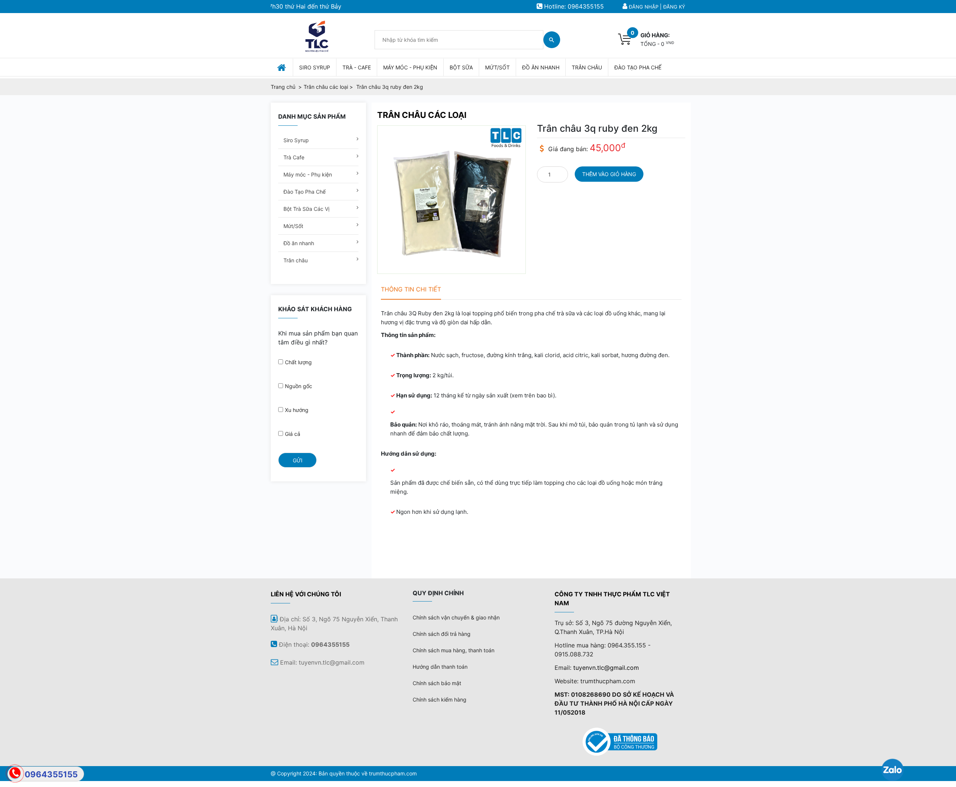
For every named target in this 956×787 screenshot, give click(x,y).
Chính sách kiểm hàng (439, 699)
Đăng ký (674, 7)
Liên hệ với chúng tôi (306, 594)
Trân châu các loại (421, 115)
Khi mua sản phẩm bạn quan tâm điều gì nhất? (318, 338)
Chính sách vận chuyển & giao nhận (456, 617)
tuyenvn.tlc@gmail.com (606, 667)
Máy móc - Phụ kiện (307, 174)
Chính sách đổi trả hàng (442, 634)
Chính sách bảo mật (437, 683)
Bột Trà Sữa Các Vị (305, 209)
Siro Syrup (295, 140)
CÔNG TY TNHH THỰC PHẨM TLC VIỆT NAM (612, 598)
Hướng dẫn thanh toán (440, 666)
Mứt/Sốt (292, 226)
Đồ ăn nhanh (298, 243)
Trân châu (295, 260)
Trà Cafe (293, 157)
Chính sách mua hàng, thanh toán (453, 650)
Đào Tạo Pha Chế (304, 191)
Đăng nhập (643, 7)
